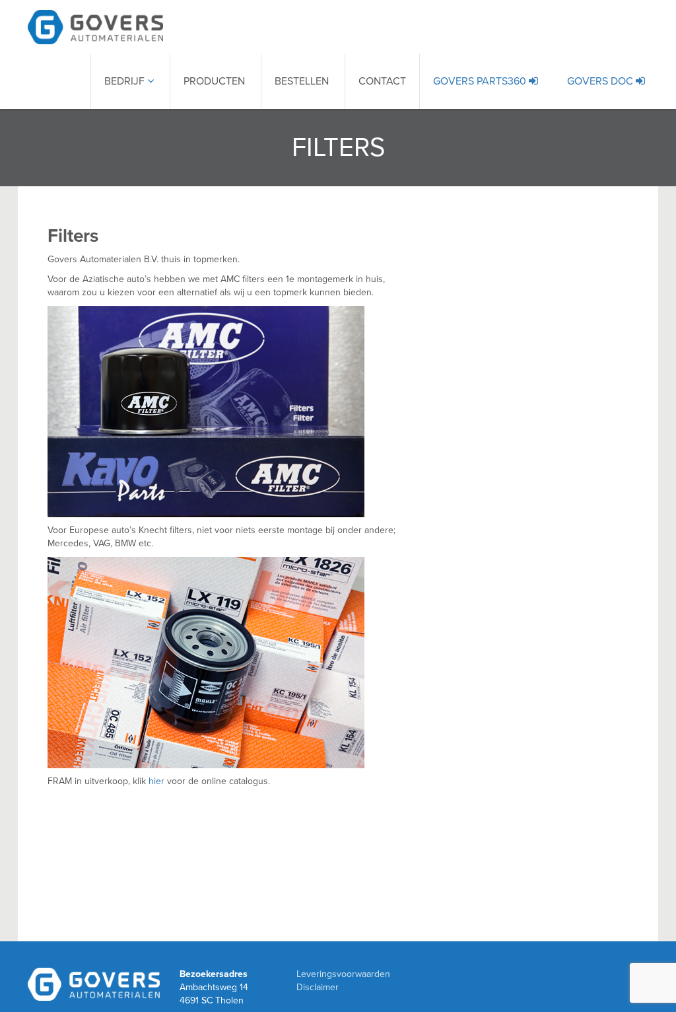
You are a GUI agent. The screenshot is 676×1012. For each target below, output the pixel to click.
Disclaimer (317, 987)
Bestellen (302, 81)
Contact (382, 81)
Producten (214, 81)
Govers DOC (601, 81)
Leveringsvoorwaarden (343, 974)
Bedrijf (125, 81)
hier (156, 781)
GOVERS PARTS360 (481, 81)
